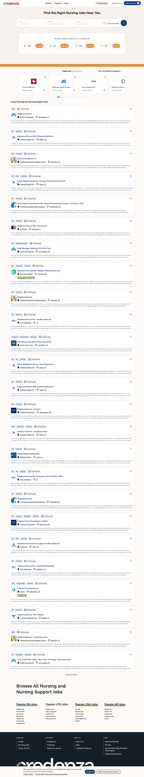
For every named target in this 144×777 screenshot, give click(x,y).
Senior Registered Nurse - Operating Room (35, 364)
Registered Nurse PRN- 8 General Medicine (35, 136)
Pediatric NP (108, 711)
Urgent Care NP (109, 716)
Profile (20, 741)
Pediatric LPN (50, 709)
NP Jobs (120, 704)
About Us (80, 741)
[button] (72, 115)
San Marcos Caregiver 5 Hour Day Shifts (34, 342)
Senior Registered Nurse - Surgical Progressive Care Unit (41, 181)
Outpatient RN (20, 723)
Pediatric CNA (79, 711)
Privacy (108, 745)
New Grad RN (20, 711)
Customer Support (84, 748)
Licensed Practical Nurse (27, 588)
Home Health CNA (80, 718)
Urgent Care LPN (51, 716)
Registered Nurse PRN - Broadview (32, 226)
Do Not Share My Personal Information (116, 749)
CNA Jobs (91, 704)
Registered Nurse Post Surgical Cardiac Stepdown (38, 543)
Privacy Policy (28, 774)
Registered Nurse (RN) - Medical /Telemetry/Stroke (38, 271)
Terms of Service (112, 741)
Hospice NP (108, 709)
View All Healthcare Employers (110, 71)
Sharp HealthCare (88, 87)
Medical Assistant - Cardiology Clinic (32, 637)
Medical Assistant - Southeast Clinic (32, 431)
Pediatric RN (20, 718)
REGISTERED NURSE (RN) (28, 454)
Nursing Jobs (23, 745)
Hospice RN (19, 714)
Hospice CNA (79, 716)
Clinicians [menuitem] (48, 3)
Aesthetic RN (20, 709)
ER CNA (77, 721)
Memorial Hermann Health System (124, 87)
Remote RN (19, 716)
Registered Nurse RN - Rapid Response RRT (35, 566)
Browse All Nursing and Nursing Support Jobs (41, 689)
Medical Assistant (24, 114)
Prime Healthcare (28, 87)
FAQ (78, 745)
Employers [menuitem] (58, 3)
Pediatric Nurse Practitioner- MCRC (32, 521)
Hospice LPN (49, 714)
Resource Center (54, 748)
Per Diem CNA (79, 714)
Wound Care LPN (51, 718)
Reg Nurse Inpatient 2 (26, 158)
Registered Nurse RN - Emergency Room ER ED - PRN (39, 476)
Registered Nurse (24, 297)
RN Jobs (32, 704)
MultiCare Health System (61, 87)
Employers (51, 741)
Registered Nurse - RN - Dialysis (30, 615)
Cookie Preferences (113, 754)
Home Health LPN (51, 711)
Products (51, 745)
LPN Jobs (61, 704)
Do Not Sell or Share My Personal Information (51, 774)
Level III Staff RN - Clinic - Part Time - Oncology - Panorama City (43, 659)
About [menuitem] (66, 3)
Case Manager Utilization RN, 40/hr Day (34, 248)
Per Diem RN (20, 721)
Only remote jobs (113, 23)
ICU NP (107, 718)
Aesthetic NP (108, 714)
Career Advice (24, 748)
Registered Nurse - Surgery (28, 409)
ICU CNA (77, 709)
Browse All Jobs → (72, 675)
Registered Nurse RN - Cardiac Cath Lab (34, 319)
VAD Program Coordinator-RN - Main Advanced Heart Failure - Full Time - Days (50, 203)
